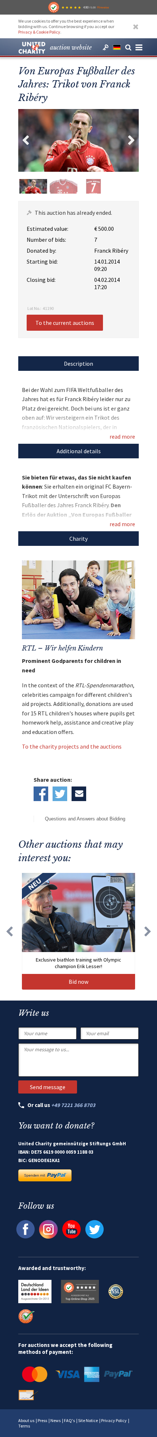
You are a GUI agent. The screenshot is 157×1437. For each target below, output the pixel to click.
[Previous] (9, 931)
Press (42, 1420)
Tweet (60, 794)
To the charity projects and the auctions (72, 746)
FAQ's (69, 1420)
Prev (25, 140)
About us (26, 1420)
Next (131, 140)
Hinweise (103, 7)
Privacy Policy (114, 1420)
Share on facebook (41, 794)
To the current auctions (64, 322)
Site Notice (88, 1420)
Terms (24, 1426)
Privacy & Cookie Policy (39, 32)
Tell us (79, 794)
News (55, 1420)
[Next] (148, 931)
